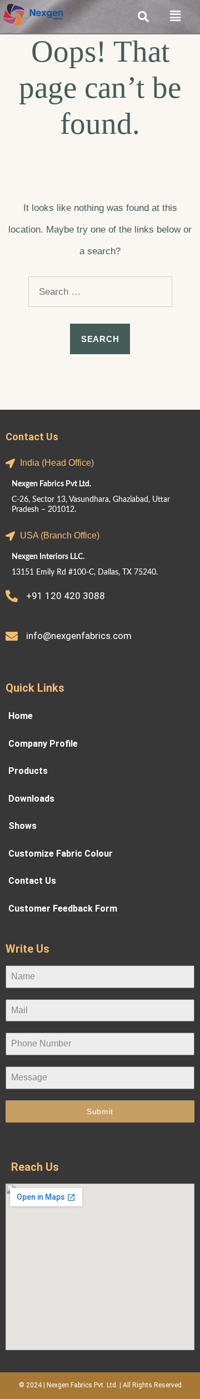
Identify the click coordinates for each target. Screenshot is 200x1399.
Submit (100, 1111)
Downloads (31, 797)
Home (20, 714)
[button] (180, 16)
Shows (22, 824)
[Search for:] (100, 291)
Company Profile (43, 742)
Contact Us (32, 879)
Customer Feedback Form (62, 906)
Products (28, 769)
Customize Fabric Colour (60, 851)
